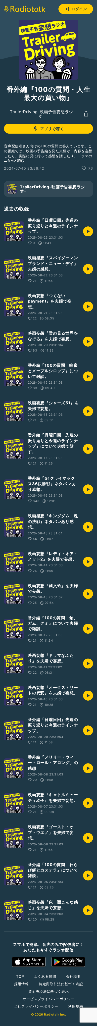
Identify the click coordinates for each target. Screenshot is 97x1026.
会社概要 (73, 976)
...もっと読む (14, 160)
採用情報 (21, 984)
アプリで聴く (52, 128)
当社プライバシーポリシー (36, 1006)
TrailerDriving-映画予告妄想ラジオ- (41, 113)
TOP (20, 976)
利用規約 (75, 1006)
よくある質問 (45, 976)
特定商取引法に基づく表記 (61, 984)
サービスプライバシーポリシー (48, 999)
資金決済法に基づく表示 (48, 991)
